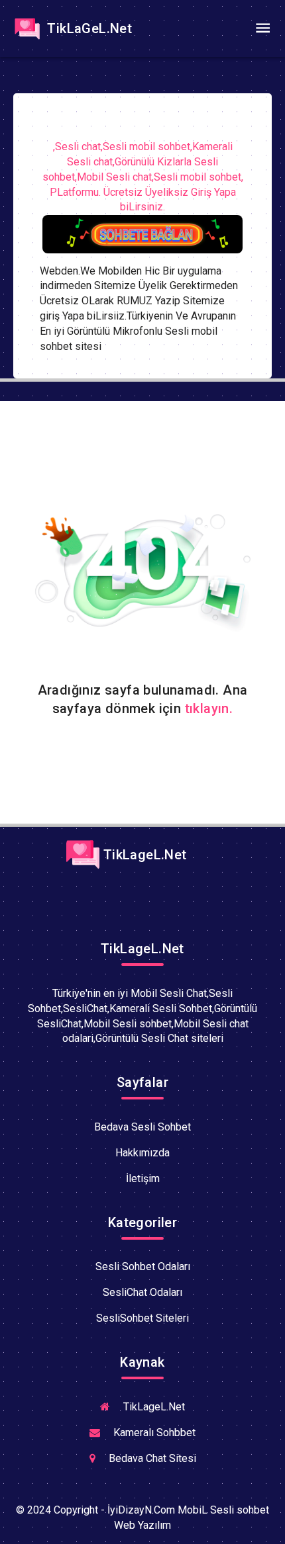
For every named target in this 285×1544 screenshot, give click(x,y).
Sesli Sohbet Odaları (142, 1266)
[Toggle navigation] (262, 28)
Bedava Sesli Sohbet (142, 1127)
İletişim (143, 1178)
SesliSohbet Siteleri (142, 1318)
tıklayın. (209, 708)
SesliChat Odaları (142, 1292)
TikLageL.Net (142, 855)
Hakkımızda (142, 1152)
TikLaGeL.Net (88, 28)
